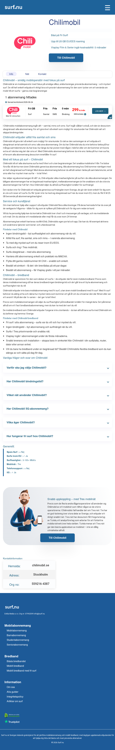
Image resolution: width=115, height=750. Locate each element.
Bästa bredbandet (16, 661)
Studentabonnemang (18, 640)
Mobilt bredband (15, 665)
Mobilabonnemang (17, 630)
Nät (27, 74)
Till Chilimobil (66, 58)
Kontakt (42, 74)
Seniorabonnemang (17, 644)
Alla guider (12, 691)
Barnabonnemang (16, 635)
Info (11, 74)
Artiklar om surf (15, 701)
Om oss (11, 687)
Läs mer (99, 111)
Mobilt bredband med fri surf (21, 670)
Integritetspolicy (15, 696)
